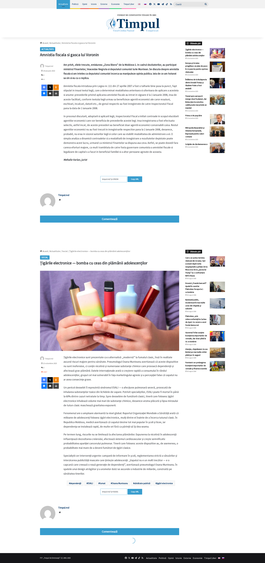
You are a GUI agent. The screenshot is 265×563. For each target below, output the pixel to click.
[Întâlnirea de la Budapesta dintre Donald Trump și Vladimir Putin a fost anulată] (217, 83)
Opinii (84, 4)
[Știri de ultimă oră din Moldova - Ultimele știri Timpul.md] (132, 23)
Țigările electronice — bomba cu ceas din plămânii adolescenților (195, 52)
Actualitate (63, 4)
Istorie (94, 4)
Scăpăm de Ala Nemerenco (196, 144)
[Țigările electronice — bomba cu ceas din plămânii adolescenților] (217, 53)
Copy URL (135, 179)
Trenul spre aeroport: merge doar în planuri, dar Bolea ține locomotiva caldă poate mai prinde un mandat (196, 102)
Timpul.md (49, 66)
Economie (115, 4)
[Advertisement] (205, 201)
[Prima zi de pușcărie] (217, 119)
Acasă (45, 43)
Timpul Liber (129, 4)
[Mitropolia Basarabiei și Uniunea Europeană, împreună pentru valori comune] (217, 131)
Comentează (109, 219)
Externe (103, 4)
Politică (75, 4)
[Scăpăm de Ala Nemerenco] (217, 148)
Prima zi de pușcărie (193, 115)
